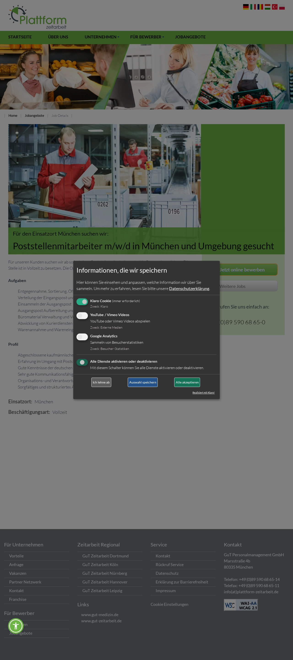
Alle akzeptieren (187, 382)
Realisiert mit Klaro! (204, 392)
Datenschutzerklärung (189, 288)
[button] (15, 626)
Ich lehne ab (101, 382)
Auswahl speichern (142, 382)
